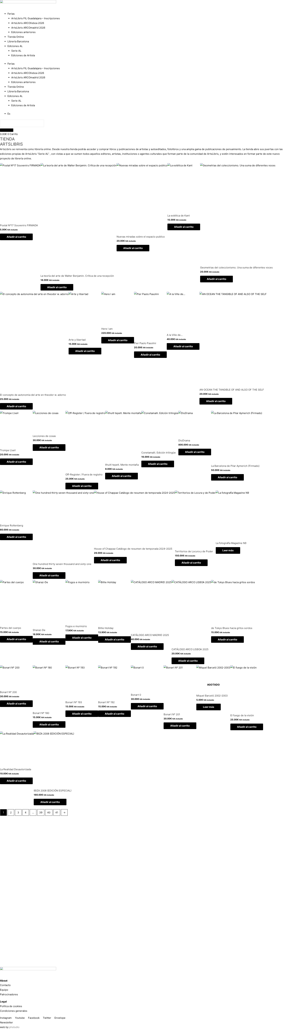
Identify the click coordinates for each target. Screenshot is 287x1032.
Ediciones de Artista (23, 55)
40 (48, 812)
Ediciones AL (15, 46)
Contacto (5, 985)
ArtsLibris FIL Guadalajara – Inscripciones (35, 18)
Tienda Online (15, 36)
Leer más (228, 550)
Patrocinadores (9, 994)
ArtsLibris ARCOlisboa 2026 (27, 23)
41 (56, 812)
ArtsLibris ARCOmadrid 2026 (28, 27)
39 (40, 812)
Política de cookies (11, 1006)
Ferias (11, 13)
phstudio (14, 1027)
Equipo (4, 989)
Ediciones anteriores (23, 32)
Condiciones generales (13, 1010)
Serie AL (16, 50)
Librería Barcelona (18, 41)
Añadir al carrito (16, 236)
